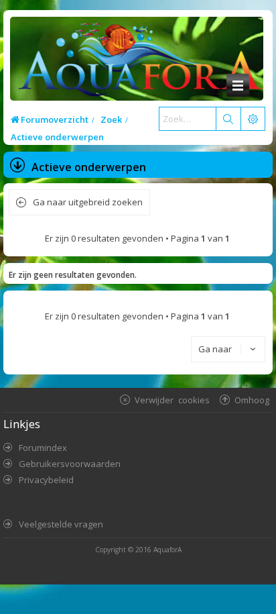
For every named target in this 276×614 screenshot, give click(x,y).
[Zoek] (228, 119)
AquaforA (167, 549)
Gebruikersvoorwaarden (70, 464)
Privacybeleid (46, 480)
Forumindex (43, 448)
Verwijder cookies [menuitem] (172, 399)
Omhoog (251, 399)
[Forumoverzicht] (136, 61)
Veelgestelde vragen (61, 524)
